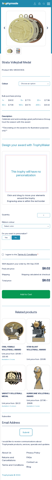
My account (35, 3)
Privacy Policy (33, 452)
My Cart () (39, 3)
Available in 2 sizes (8, 359)
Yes (6, 237)
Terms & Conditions (27, 254)
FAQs (29, 457)
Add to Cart (26, 294)
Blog (28, 466)
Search (44, 3)
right (47, 28)
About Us (6, 452)
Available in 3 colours (9, 406)
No (16, 237)
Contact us (31, 462)
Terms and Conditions (13, 465)
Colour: (5, 83)
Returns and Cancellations (8, 458)
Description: (7, 116)
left (4, 28)
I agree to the (21, 254)
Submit (26, 432)
